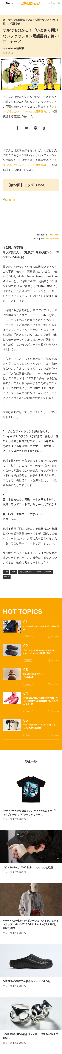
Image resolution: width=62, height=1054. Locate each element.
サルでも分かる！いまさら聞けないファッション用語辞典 (33, 21)
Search (55, 3)
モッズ (6, 576)
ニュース (7, 819)
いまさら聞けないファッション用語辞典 (35, 572)
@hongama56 (52, 238)
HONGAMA (54, 235)
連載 (4, 21)
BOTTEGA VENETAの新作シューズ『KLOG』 (27, 981)
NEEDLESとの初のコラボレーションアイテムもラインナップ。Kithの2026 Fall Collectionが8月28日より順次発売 (31, 924)
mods (13, 572)
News (28, 636)
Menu (9, 3)
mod (6, 572)
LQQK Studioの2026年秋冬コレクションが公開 (28, 867)
